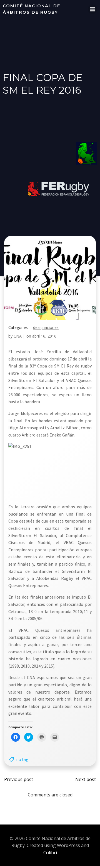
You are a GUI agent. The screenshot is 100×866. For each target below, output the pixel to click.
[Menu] (92, 9)
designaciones (46, 327)
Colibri (50, 853)
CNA (18, 336)
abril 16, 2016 (44, 336)
